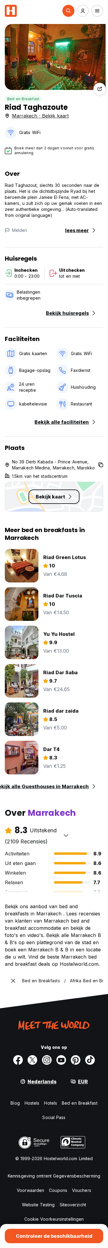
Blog (15, 1103)
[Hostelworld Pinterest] (75, 1060)
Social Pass (53, 1117)
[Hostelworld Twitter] (32, 1060)
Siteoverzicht (73, 1204)
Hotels (50, 1103)
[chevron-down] (66, 835)
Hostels (32, 1103)
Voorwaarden (30, 1190)
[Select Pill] (68, 11)
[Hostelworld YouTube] (61, 1060)
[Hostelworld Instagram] (47, 1060)
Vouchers (81, 1190)
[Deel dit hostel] (100, 89)
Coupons (58, 1190)
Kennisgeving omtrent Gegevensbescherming (54, 1175)
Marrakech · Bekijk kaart (40, 116)
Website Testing (38, 1204)
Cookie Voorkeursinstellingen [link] (54, 1219)
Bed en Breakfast (23, 99)
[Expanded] (13, 981)
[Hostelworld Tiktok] (90, 1060)
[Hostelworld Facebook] (18, 1060)
